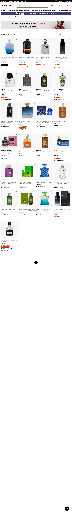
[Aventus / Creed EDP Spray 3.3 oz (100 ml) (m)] (16, 222)
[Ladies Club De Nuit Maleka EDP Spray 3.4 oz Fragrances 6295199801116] (16, 165)
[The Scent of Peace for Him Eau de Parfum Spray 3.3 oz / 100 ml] (52, 104)
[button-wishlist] (67, 6)
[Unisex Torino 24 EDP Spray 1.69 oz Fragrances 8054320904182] (69, 134)
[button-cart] (70, 6)
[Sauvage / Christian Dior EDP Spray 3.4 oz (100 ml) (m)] (69, 192)
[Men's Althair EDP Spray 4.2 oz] (69, 104)
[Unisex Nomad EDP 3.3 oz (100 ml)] (52, 165)
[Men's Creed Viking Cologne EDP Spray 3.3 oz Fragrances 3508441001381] (34, 134)
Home (2, 16)
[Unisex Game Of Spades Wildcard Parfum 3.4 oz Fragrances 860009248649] (52, 73)
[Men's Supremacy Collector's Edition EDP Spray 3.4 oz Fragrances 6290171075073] (52, 40)
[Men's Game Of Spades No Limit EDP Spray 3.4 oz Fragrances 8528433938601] (52, 134)
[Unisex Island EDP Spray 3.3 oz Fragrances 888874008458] (52, 192)
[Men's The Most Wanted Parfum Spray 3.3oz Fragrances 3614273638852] (34, 40)
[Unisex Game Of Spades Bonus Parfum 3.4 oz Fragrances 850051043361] (34, 165)
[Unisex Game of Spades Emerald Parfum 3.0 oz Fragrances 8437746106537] (16, 192)
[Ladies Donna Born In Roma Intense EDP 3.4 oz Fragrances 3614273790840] (16, 134)
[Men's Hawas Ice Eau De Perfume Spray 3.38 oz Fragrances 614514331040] (16, 40)
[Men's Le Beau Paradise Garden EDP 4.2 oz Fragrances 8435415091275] (69, 73)
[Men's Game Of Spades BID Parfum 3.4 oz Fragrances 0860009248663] (34, 192)
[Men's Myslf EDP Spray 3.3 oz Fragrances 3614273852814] (69, 40)
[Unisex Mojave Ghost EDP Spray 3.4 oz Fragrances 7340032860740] (16, 73)
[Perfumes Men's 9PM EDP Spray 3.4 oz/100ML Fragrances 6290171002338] (16, 104)
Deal (6, 16)
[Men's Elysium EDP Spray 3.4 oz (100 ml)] (34, 104)
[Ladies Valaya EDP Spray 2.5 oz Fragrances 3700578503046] (69, 165)
